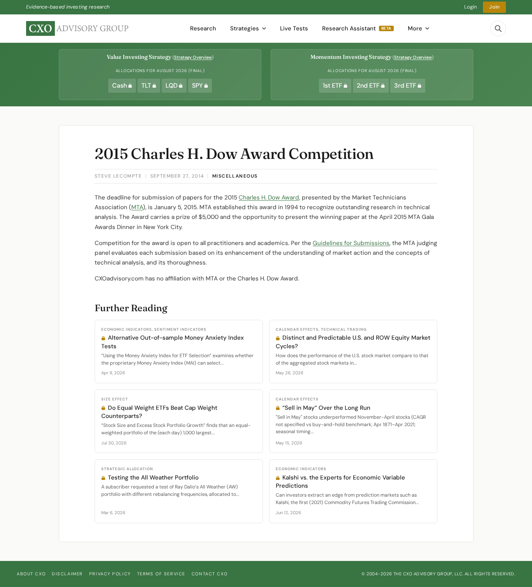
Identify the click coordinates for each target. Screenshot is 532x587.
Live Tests (294, 28)
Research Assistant (356, 28)
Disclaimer (67, 573)
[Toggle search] (498, 28)
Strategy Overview (193, 57)
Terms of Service (161, 573)
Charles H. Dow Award (269, 197)
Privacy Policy (110, 573)
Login (470, 7)
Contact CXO (209, 573)
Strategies (244, 28)
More (415, 28)
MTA (137, 207)
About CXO (31, 573)
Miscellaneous (235, 176)
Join (494, 7)
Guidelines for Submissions (351, 243)
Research (203, 28)
